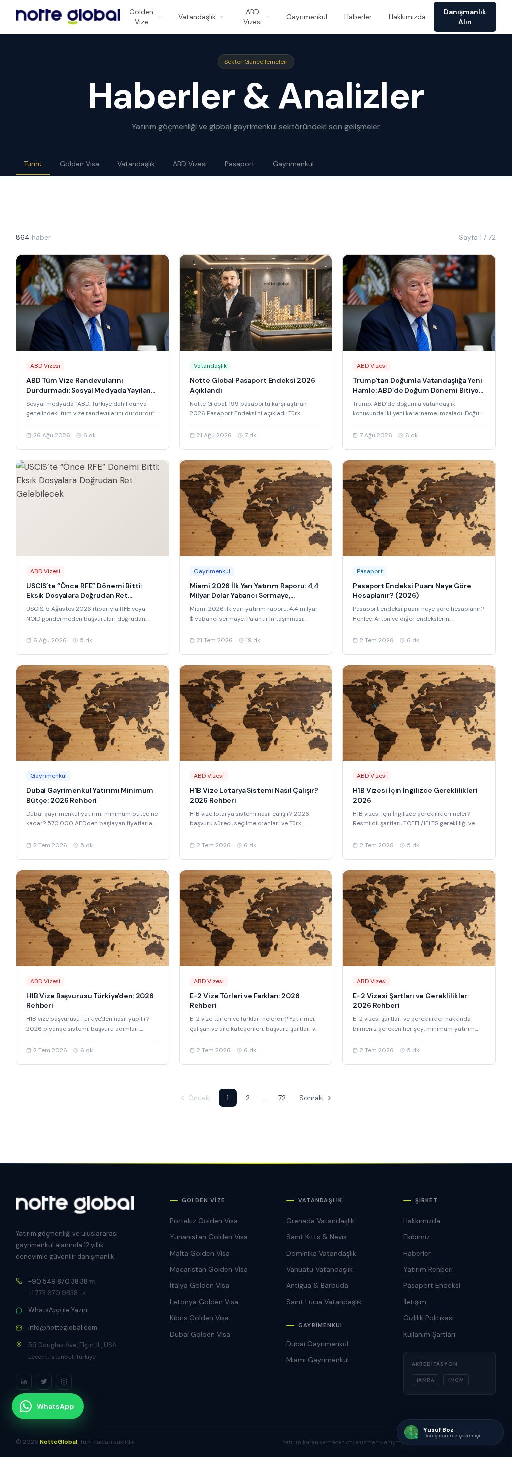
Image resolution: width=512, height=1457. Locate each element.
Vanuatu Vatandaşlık (319, 1269)
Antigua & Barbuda (317, 1285)
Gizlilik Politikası (429, 1317)
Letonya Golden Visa (204, 1301)
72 (282, 1097)
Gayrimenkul (307, 16)
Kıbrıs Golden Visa (199, 1317)
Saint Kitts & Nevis (316, 1236)
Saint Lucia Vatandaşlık (324, 1301)
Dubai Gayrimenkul (317, 1343)
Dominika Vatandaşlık (321, 1253)
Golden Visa (80, 163)
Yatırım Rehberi (428, 1269)
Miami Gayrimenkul (317, 1359)
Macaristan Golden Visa (209, 1269)
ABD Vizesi (253, 16)
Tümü (33, 163)
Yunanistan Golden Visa (209, 1236)
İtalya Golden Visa (200, 1285)
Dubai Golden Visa (200, 1334)
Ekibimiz (417, 1236)
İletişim (415, 1301)
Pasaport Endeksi (432, 1285)
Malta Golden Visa (200, 1253)
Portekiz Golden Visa (204, 1220)
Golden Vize (142, 16)
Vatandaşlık (197, 16)
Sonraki (312, 1097)
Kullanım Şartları (430, 1334)
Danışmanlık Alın (465, 16)
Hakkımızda (407, 16)
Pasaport (240, 163)
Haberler (358, 16)
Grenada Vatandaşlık (320, 1220)
